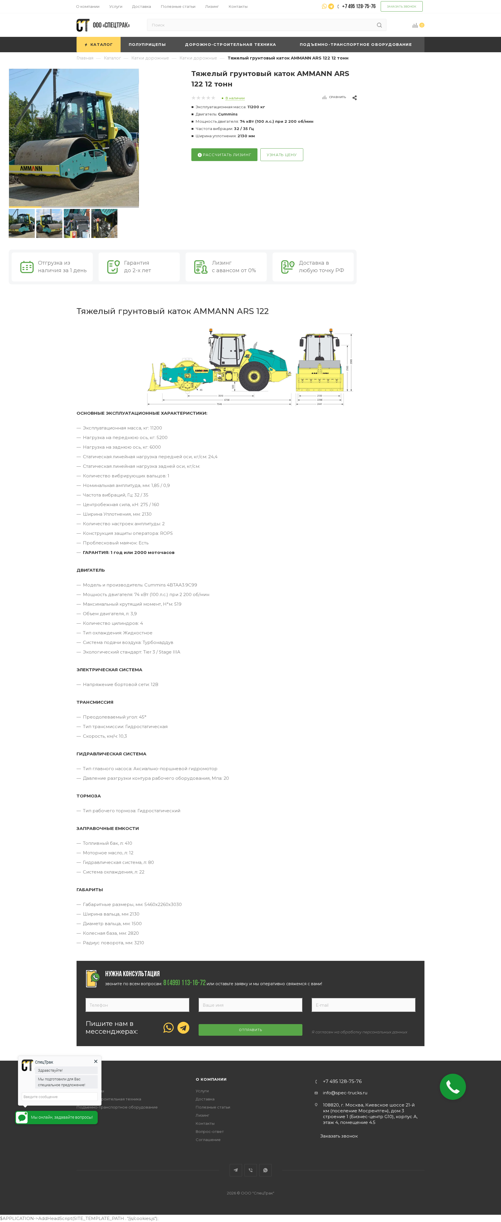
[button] (25, 207)
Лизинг (202, 1115)
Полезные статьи (213, 1107)
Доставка (205, 1099)
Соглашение (208, 1139)
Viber (250, 1170)
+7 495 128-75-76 (342, 1081)
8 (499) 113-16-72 (184, 983)
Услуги (202, 1091)
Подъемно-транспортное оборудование (117, 1107)
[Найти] (379, 25)
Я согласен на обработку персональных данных (359, 1032)
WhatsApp (265, 1170)
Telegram (236, 1170)
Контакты (205, 1123)
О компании (211, 1079)
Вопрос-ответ (210, 1131)
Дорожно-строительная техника (109, 1099)
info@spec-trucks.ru (345, 1092)
